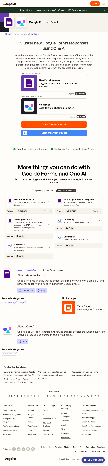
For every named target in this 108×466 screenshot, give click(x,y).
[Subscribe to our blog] (33, 449)
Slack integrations (10, 410)
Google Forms (32, 270)
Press (75, 447)
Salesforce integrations (12, 414)
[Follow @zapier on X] (23, 449)
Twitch (45, 410)
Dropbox (31, 410)
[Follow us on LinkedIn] (19, 449)
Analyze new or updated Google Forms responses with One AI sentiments (52, 375)
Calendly (46, 414)
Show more (7, 434)
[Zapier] (9, 4)
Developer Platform (63, 447)
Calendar (65, 421)
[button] (54, 133)
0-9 (10, 396)
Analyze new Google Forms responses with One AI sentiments (18, 380)
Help (43, 290)
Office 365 (32, 430)
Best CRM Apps (88, 422)
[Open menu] (103, 3)
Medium (46, 430)
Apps (20, 270)
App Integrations (81, 451)
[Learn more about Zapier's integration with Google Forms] (7, 273)
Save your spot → (80, 10)
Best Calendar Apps (90, 430)
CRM (63, 429)
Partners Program (97, 451)
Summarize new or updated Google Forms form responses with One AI (19, 373)
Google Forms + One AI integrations (22, 34)
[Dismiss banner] (104, 10)
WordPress (32, 426)
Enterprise (90, 447)
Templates (101, 447)
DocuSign (32, 422)
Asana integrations (10, 430)
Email (63, 425)
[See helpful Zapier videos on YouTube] (28, 449)
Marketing (65, 433)
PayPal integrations (11, 426)
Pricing (44, 447)
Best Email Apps (88, 418)
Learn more (28, 290)
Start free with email (54, 124)
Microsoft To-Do (49, 419)
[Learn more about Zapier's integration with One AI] (7, 329)
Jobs (82, 447)
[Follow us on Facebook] (14, 449)
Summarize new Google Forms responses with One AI (85, 373)
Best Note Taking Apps (91, 426)
